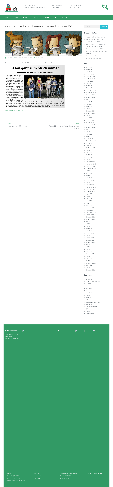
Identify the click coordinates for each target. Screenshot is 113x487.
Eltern (35, 17)
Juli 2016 (88, 256)
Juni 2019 (89, 198)
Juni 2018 (89, 226)
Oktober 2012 (90, 270)
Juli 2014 (88, 267)
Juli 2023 (88, 115)
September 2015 (91, 263)
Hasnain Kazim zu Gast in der (95, 37)
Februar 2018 (90, 233)
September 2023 (91, 113)
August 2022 (89, 129)
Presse (24, 57)
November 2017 (91, 237)
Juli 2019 (88, 196)
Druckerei (89, 279)
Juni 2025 (89, 83)
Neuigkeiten (18, 57)
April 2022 (89, 136)
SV (87, 309)
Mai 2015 (89, 265)
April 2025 (89, 85)
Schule (15, 17)
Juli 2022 (88, 131)
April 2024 (89, 106)
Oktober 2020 (90, 166)
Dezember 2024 (91, 90)
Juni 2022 (89, 134)
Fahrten (88, 283)
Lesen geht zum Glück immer (17, 126)
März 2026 (89, 72)
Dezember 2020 (91, 161)
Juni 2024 (89, 102)
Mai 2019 (89, 201)
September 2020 (91, 168)
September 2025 (91, 78)
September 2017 (91, 242)
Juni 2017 (89, 249)
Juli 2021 (88, 150)
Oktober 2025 (90, 76)
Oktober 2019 (90, 189)
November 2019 (91, 187)
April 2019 (89, 203)
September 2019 (91, 191)
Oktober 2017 (90, 240)
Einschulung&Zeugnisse (93, 281)
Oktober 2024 (90, 95)
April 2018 (89, 228)
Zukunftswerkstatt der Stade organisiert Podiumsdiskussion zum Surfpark (96, 51)
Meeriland (89, 288)
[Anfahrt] (50, 5)
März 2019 (89, 205)
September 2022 (91, 127)
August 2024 (89, 99)
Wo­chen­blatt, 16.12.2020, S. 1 (14, 110)
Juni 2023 (89, 118)
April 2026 (89, 69)
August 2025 (89, 81)
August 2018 (89, 221)
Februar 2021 (90, 157)
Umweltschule (90, 313)
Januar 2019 (89, 210)
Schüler (26, 17)
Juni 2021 (89, 152)
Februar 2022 (90, 138)
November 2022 (91, 122)
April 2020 (89, 175)
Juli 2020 (88, 171)
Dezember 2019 (91, 184)
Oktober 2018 (90, 217)
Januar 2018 (89, 235)
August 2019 (89, 194)
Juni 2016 (89, 258)
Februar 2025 (90, 88)
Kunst (87, 286)
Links (55, 17)
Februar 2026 (90, 74)
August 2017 (89, 244)
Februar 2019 (90, 208)
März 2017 (89, 251)
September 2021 (91, 148)
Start (7, 17)
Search (104, 26)
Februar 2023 (90, 120)
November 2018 (91, 214)
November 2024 (91, 92)
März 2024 (89, 108)
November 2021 (91, 143)
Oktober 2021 (90, 145)
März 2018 (89, 231)
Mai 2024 (89, 104)
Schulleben (29, 57)
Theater (88, 311)
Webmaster (40, 57)
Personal (45, 17)
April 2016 (89, 261)
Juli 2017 (88, 247)
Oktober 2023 (90, 111)
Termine (64, 17)
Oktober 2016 (90, 254)
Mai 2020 (89, 173)
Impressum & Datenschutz (94, 473)
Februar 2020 (90, 180)
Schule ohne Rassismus (93, 302)
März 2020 (89, 178)
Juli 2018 (88, 224)
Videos (88, 316)
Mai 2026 (89, 67)
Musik (88, 290)
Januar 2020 (89, 182)
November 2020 (91, 164)
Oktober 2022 (90, 125)
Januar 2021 (89, 159)
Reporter (89, 297)
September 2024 (91, 97)
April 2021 (89, 155)
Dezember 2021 (91, 141)
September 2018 (91, 219)
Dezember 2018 (91, 212)
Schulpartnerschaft (91, 306)
